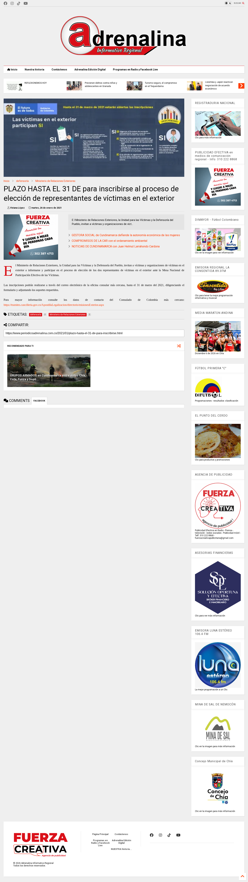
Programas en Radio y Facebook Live (135, 69)
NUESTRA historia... (121, 849)
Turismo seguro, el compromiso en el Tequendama (161, 84)
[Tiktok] (18, 3)
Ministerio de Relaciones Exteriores (55, 181)
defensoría (22, 181)
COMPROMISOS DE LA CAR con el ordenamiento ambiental (109, 241)
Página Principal (100, 834)
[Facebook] (5, 3)
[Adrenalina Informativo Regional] (124, 61)
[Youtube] (26, 3)
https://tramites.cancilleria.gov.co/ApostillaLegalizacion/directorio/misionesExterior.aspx (54, 304)
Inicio (13, 69)
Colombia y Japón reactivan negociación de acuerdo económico (219, 85)
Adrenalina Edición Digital (90, 69)
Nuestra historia (34, 69)
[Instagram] (12, 3)
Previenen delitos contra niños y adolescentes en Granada (101, 84)
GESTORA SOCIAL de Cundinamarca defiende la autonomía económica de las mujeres (126, 235)
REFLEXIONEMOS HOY (36, 83)
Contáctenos (59, 69)
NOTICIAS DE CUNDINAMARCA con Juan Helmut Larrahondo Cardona (116, 246)
